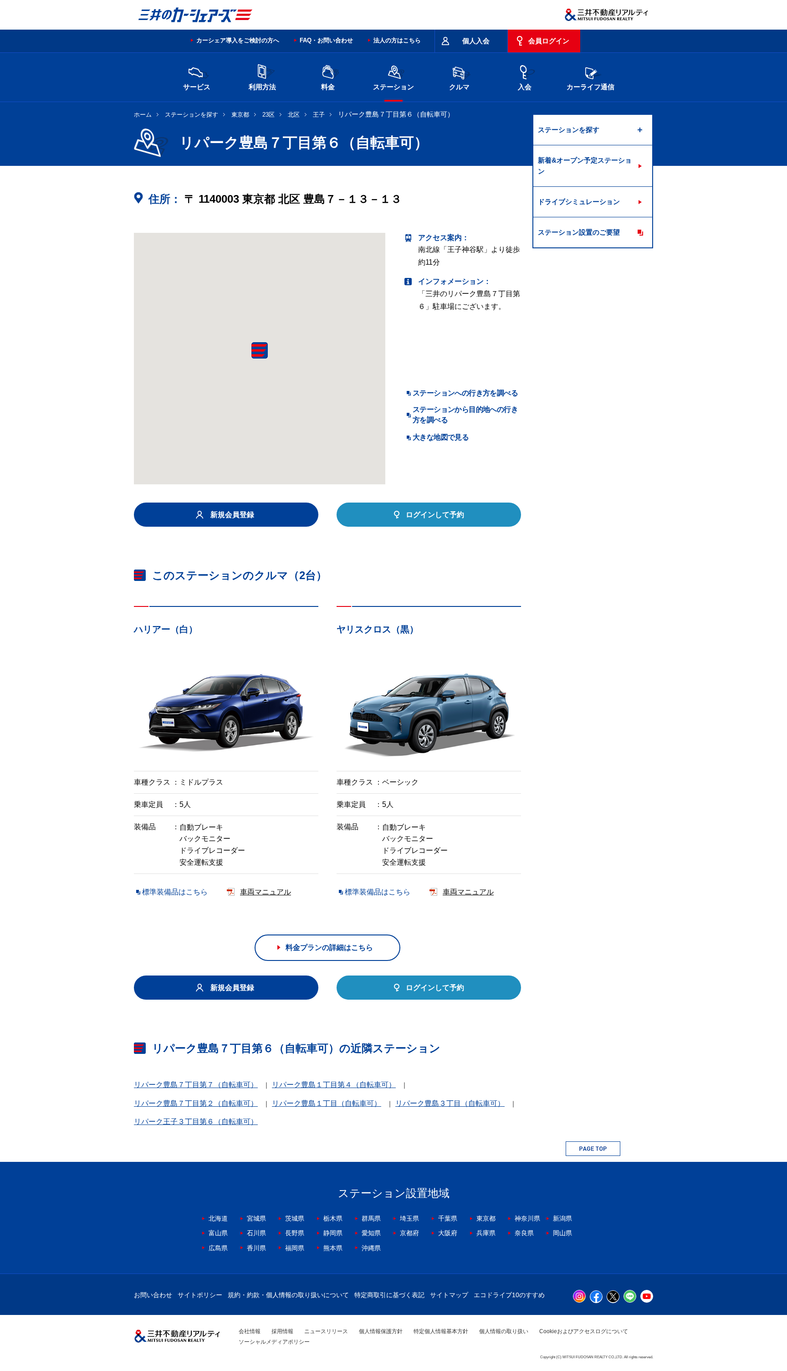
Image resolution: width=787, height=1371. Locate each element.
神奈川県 (527, 1218)
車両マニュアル (265, 892)
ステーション (393, 87)
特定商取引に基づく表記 (389, 1295)
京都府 (409, 1233)
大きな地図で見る (441, 437)
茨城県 (294, 1218)
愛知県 (371, 1233)
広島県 (218, 1248)
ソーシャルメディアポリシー (274, 1342)
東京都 (240, 114)
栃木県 (332, 1218)
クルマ (459, 87)
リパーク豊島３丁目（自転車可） (450, 1103)
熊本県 (332, 1248)
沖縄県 (371, 1248)
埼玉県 (409, 1218)
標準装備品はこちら (175, 892)
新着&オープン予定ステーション (585, 165)
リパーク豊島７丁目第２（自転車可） (196, 1103)
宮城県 (256, 1218)
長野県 (294, 1233)
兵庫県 (486, 1233)
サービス (196, 87)
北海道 (218, 1218)
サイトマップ (449, 1295)
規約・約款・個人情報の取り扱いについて (288, 1295)
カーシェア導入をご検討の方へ (237, 40)
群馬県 (371, 1218)
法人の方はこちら (397, 40)
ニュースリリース (326, 1331)
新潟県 (562, 1218)
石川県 (256, 1233)
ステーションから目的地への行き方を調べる (465, 414)
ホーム (143, 114)
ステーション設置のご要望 (579, 232)
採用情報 (282, 1331)
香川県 (256, 1248)
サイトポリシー (200, 1295)
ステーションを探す (191, 114)
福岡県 (294, 1248)
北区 (294, 114)
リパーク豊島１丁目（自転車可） (326, 1103)
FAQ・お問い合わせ (326, 40)
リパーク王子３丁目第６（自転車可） (196, 1121)
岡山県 (562, 1233)
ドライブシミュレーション (579, 201)
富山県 (218, 1233)
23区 (268, 114)
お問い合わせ (153, 1295)
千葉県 (447, 1218)
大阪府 (447, 1233)
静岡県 (332, 1233)
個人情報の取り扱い (503, 1331)
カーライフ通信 (590, 87)
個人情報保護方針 (381, 1331)
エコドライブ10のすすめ (509, 1295)
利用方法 (262, 87)
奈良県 (524, 1233)
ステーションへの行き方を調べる (465, 393)
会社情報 (250, 1331)
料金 (328, 87)
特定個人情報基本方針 (441, 1331)
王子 (319, 114)
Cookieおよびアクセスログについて (583, 1331)
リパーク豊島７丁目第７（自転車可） (196, 1085)
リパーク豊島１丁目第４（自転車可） (334, 1085)
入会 (524, 87)
